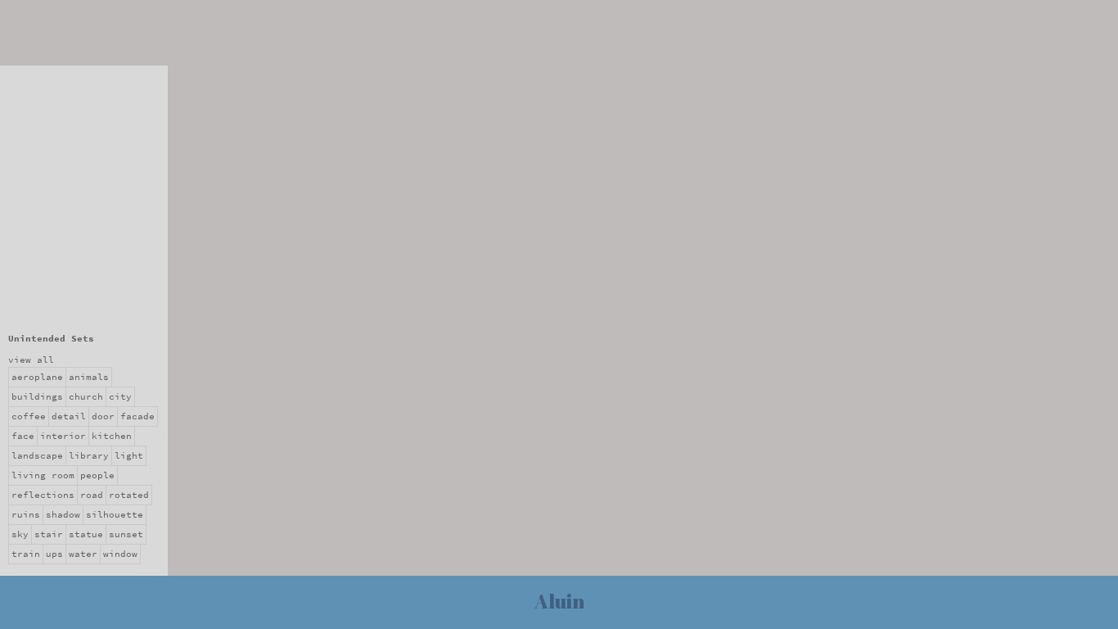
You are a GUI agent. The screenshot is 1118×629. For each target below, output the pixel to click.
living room (42, 475)
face (22, 436)
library (89, 456)
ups (54, 554)
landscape (37, 456)
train (25, 554)
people (97, 475)
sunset (126, 534)
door (103, 416)
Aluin (559, 601)
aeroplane (37, 377)
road (91, 495)
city (120, 397)
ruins (25, 515)
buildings (37, 397)
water (83, 554)
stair (48, 534)
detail (69, 416)
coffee (28, 416)
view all (31, 360)
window (120, 554)
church (86, 397)
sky (20, 534)
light (129, 456)
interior (63, 436)
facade (137, 416)
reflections (42, 495)
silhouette (114, 515)
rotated (129, 495)
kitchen (112, 436)
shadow (63, 515)
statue (86, 534)
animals (89, 377)
